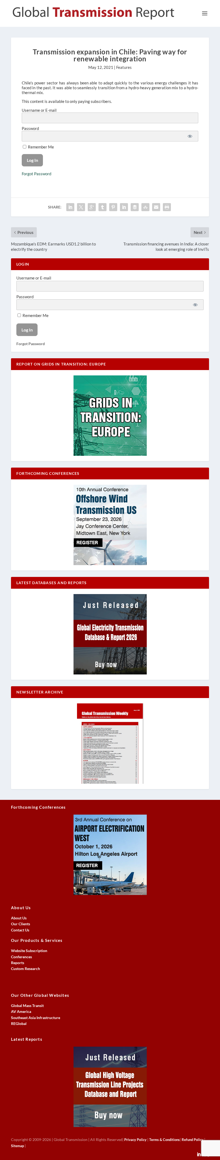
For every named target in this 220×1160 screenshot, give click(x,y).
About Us (19, 918)
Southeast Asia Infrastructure (35, 1017)
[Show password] (190, 136)
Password (30, 128)
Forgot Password (36, 173)
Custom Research (25, 968)
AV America (21, 1011)
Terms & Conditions (164, 1139)
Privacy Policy (135, 1139)
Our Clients (20, 924)
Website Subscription (29, 950)
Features (124, 67)
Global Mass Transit (27, 1005)
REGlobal (19, 1023)
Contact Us (20, 930)
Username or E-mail (39, 110)
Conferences (21, 956)
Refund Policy (192, 1139)
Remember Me (40, 146)
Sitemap (17, 1146)
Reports (17, 962)
